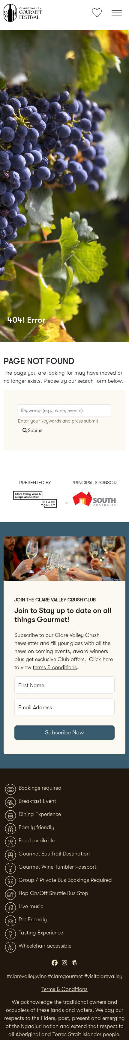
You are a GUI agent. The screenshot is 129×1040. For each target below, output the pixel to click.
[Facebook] (54, 963)
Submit (35, 430)
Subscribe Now (64, 732)
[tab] (62, 502)
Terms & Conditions (64, 989)
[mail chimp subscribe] (74, 963)
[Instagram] (64, 963)
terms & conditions (55, 667)
